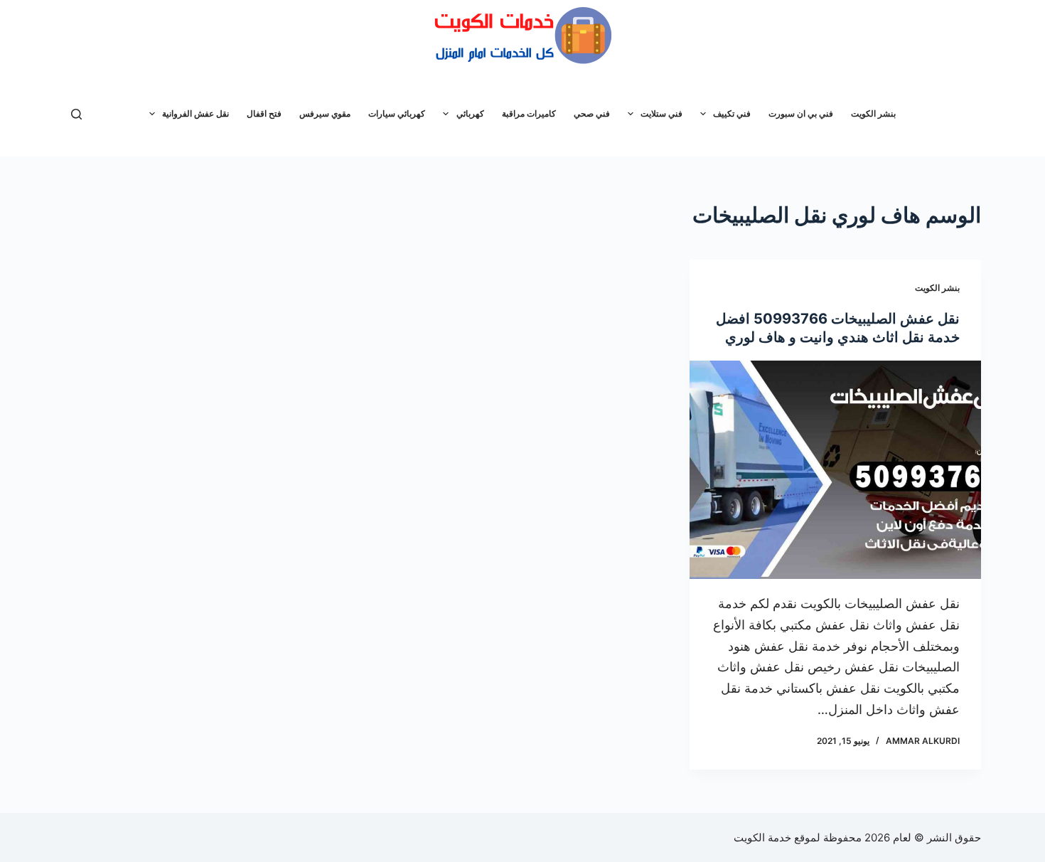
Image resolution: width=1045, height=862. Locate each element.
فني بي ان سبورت (800, 113)
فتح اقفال (264, 113)
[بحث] (76, 114)
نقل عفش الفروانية (195, 113)
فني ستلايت (661, 113)
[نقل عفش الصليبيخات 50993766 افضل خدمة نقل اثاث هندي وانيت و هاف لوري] (835, 470)
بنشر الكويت (873, 113)
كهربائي (470, 113)
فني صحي (592, 113)
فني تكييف (732, 113)
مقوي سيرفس (324, 113)
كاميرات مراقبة (529, 113)
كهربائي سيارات (396, 113)
